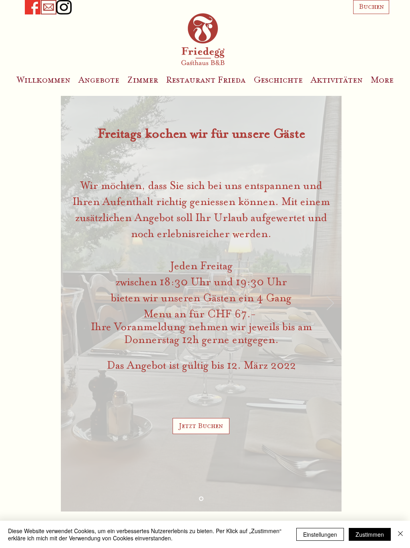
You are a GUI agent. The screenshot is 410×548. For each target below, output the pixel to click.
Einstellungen (320, 534)
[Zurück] (72, 303)
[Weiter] (330, 303)
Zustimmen (370, 534)
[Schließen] (400, 534)
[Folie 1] (201, 499)
